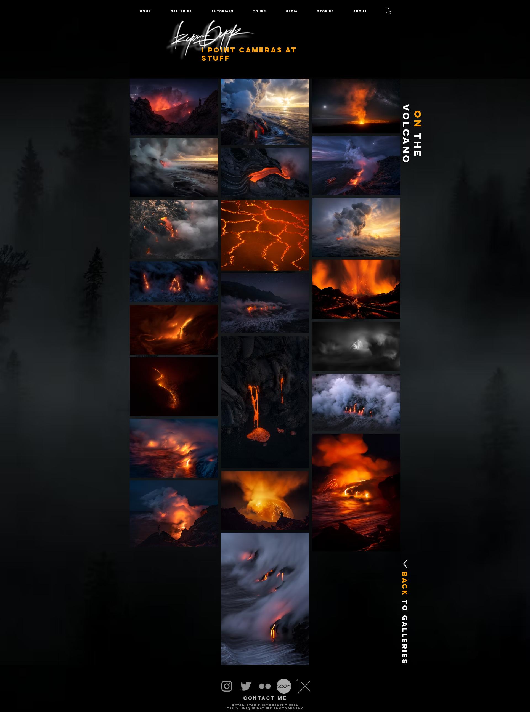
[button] (259, 11)
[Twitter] (246, 686)
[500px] (284, 686)
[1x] (303, 686)
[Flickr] (265, 686)
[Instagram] (226, 686)
